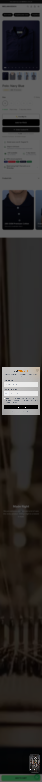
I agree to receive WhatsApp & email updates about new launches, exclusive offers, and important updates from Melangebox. (22, 400)
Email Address (8, 380)
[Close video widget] (40, 754)
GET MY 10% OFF (21, 407)
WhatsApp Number (10, 389)
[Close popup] (37, 370)
